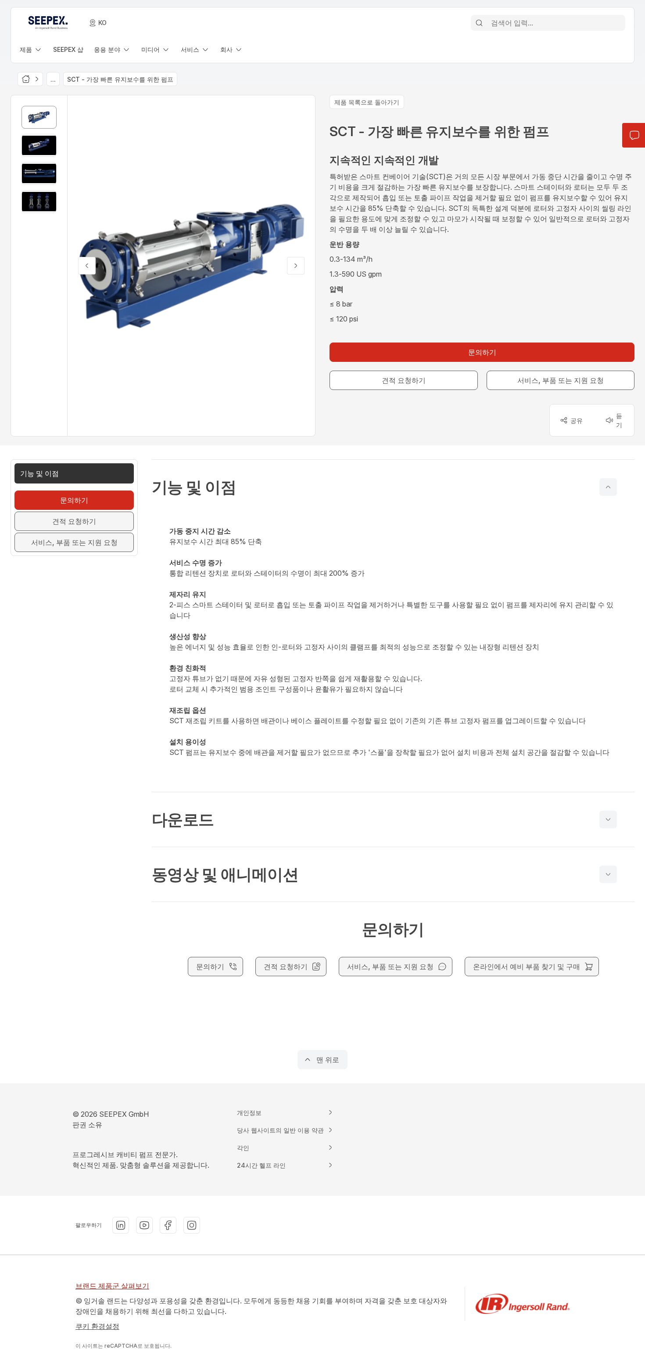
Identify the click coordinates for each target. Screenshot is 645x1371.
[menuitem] (31, 49)
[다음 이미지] (296, 265)
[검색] (479, 23)
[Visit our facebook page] (168, 1225)
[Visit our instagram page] (191, 1225)
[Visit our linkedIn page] (120, 1225)
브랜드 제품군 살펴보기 (112, 1285)
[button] (393, 487)
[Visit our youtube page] (144, 1225)
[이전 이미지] (87, 265)
